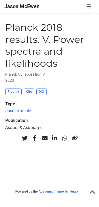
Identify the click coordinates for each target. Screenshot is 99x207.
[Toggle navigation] (89, 7)
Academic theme (51, 191)
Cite (29, 92)
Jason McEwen (22, 6)
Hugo (74, 191)
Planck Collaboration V (25, 74)
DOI (41, 92)
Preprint (13, 92)
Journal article (18, 110)
